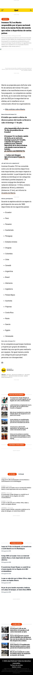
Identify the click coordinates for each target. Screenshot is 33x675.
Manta (26, 376)
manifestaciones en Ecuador (16, 376)
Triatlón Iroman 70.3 (7, 377)
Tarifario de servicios (16, 665)
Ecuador (27, 374)
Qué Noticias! (10, 370)
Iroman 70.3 (5, 376)
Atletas (9, 374)
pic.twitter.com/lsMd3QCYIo (14, 151)
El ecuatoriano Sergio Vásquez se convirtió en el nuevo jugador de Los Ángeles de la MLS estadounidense (15, 569)
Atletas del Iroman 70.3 (18, 374)
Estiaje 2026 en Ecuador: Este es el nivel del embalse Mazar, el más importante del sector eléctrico (15, 558)
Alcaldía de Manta (8, 193)
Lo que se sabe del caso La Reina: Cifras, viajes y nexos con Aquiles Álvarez (16, 579)
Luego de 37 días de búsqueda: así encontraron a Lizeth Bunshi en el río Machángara (16, 547)
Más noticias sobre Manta (15, 109)
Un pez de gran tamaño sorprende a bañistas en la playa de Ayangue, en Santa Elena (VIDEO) (16, 588)
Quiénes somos (16, 667)
